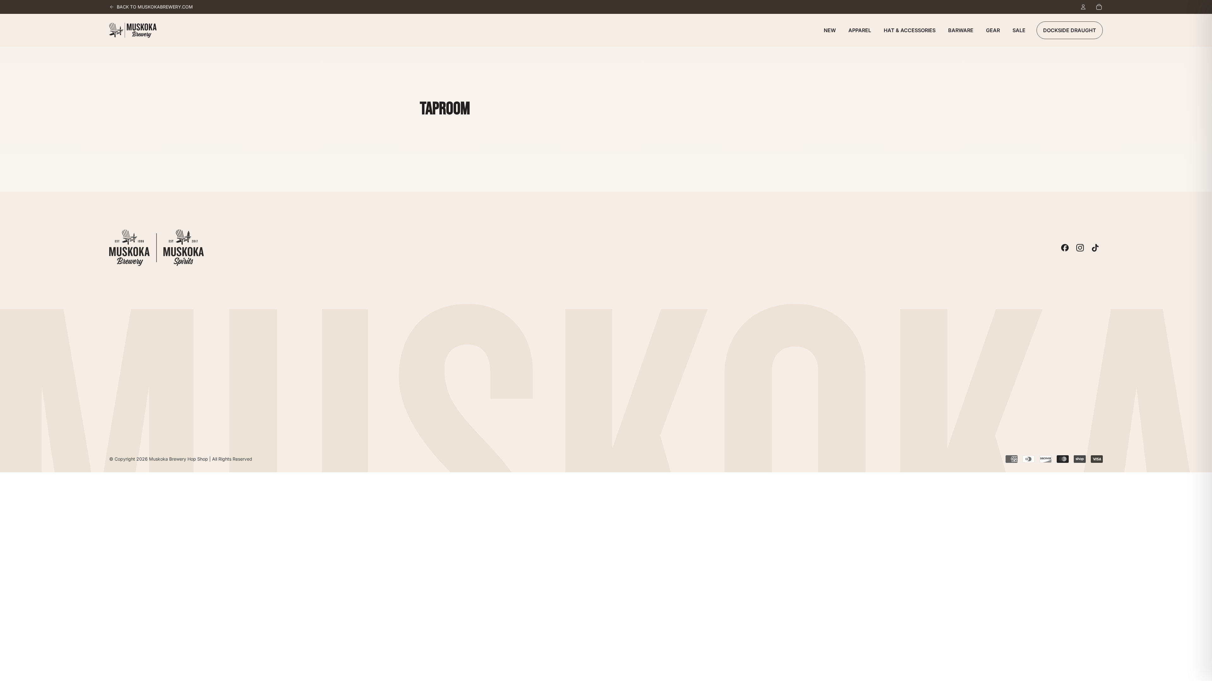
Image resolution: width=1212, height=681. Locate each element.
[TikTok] (1095, 247)
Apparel (859, 30)
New (830, 30)
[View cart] (1099, 7)
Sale (1019, 30)
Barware (960, 30)
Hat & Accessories (910, 30)
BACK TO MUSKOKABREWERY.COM (155, 6)
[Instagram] (1080, 247)
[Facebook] (1064, 247)
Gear (993, 30)
